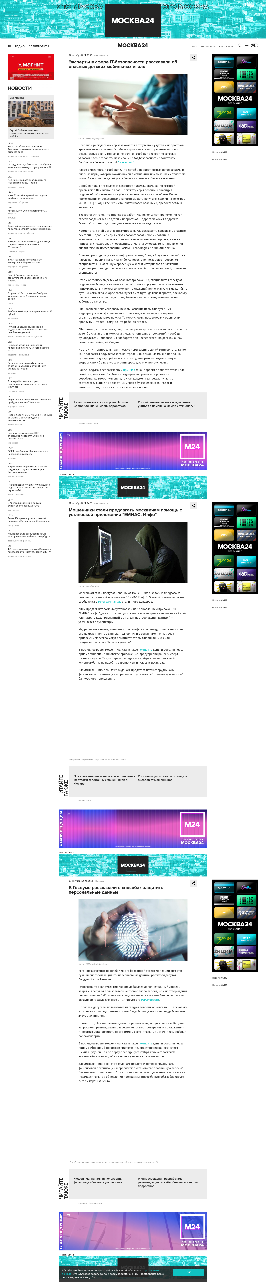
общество (23, 202)
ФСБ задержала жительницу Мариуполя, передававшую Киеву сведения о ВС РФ (30, 550)
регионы (35, 156)
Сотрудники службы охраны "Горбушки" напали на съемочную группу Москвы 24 (30, 166)
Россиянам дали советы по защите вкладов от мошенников (162, 778)
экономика (13, 318)
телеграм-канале (109, 602)
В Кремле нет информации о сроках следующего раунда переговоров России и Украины (27, 469)
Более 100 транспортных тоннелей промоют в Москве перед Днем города (29, 520)
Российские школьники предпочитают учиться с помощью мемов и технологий (166, 404)
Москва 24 (133, 45)
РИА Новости (150, 1000)
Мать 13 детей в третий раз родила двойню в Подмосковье (27, 197)
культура (12, 187)
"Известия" (126, 162)
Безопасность (101, 55)
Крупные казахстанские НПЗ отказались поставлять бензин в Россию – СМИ (26, 435)
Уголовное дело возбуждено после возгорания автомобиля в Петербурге (29, 535)
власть (11, 337)
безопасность (85, 423)
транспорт (13, 251)
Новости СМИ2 (66, 474)
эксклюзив (28, 172)
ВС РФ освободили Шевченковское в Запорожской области (28, 453)
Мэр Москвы (17, 97)
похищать (145, 650)
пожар (26, 156)
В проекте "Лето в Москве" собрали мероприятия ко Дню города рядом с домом (28, 296)
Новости (20, 88)
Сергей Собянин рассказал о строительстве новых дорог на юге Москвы (29, 133)
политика (12, 373)
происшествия (15, 156)
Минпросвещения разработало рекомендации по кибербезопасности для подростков (168, 1182)
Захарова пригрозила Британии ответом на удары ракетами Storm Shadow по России (27, 365)
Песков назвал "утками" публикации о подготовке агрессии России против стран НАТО (29, 487)
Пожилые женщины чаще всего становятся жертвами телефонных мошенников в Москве (104, 779)
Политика (99, 881)
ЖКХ (17, 525)
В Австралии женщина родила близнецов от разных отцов (24, 504)
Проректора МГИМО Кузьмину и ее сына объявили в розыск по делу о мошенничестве (30, 417)
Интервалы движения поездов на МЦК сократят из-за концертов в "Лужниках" (29, 244)
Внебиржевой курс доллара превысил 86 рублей (30, 313)
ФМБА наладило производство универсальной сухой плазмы (25, 261)
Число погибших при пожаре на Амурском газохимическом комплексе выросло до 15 (28, 149)
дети (96, 423)
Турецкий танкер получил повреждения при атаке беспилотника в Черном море (30, 227)
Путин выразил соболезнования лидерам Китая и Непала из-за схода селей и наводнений (28, 329)
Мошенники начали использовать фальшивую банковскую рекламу (98, 1180)
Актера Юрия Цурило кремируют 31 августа (27, 212)
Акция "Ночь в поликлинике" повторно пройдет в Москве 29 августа (29, 401)
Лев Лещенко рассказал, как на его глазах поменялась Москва (27, 181)
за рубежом (28, 233)
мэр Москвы (13, 285)
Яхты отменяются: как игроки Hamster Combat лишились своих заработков (101, 404)
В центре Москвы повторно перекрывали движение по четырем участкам (27, 384)
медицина (12, 202)
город (21, 187)
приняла (129, 370)
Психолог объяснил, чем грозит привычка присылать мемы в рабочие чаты (28, 347)
